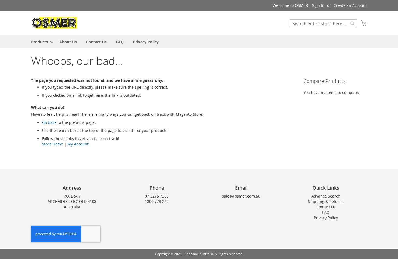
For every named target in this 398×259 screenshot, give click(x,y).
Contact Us (326, 206)
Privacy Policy (326, 217)
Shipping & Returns (326, 201)
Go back (49, 122)
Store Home (52, 144)
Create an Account (350, 5)
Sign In (318, 5)
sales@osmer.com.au (241, 196)
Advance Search (325, 196)
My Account (78, 144)
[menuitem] (40, 41)
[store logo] (54, 23)
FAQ (326, 212)
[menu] (199, 41)
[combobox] (323, 23)
